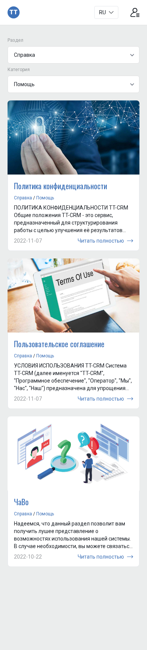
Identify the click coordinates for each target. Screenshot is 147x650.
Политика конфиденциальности (60, 185)
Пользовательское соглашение (59, 343)
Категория (19, 69)
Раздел (15, 40)
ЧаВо (21, 501)
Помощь (45, 197)
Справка (23, 197)
